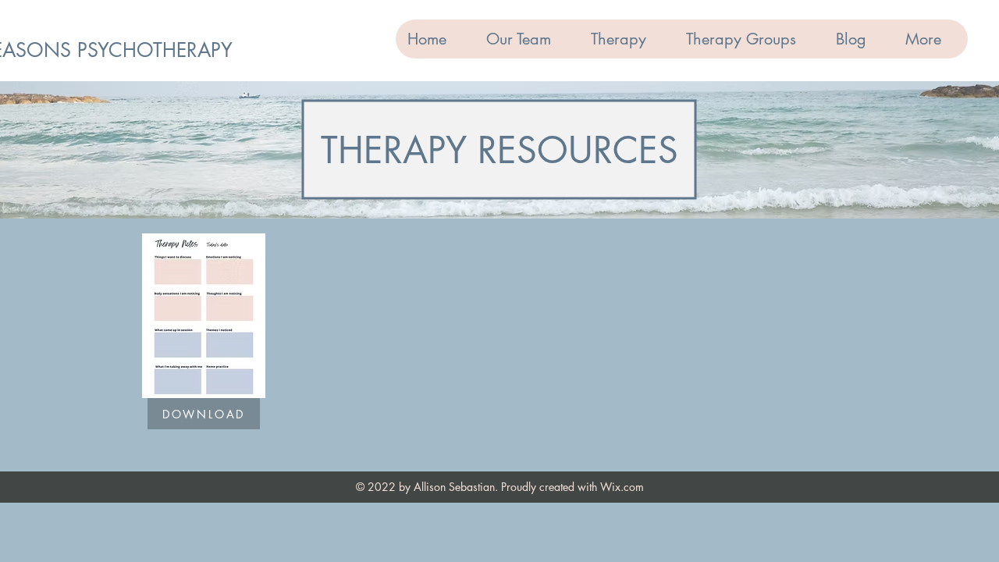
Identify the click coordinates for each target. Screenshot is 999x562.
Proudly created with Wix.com (572, 486)
